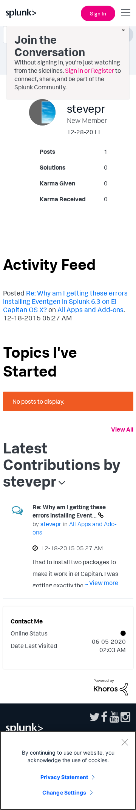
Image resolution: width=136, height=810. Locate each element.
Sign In (98, 13)
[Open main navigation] (125, 12)
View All (122, 429)
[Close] (124, 742)
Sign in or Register (89, 70)
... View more (101, 582)
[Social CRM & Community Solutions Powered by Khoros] (111, 687)
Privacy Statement (64, 777)
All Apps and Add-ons (90, 309)
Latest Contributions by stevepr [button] (62, 464)
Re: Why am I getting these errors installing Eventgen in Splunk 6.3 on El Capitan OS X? (65, 301)
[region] (68, 770)
